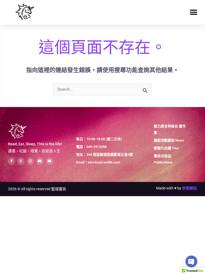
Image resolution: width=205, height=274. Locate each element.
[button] (194, 12)
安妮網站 (189, 188)
